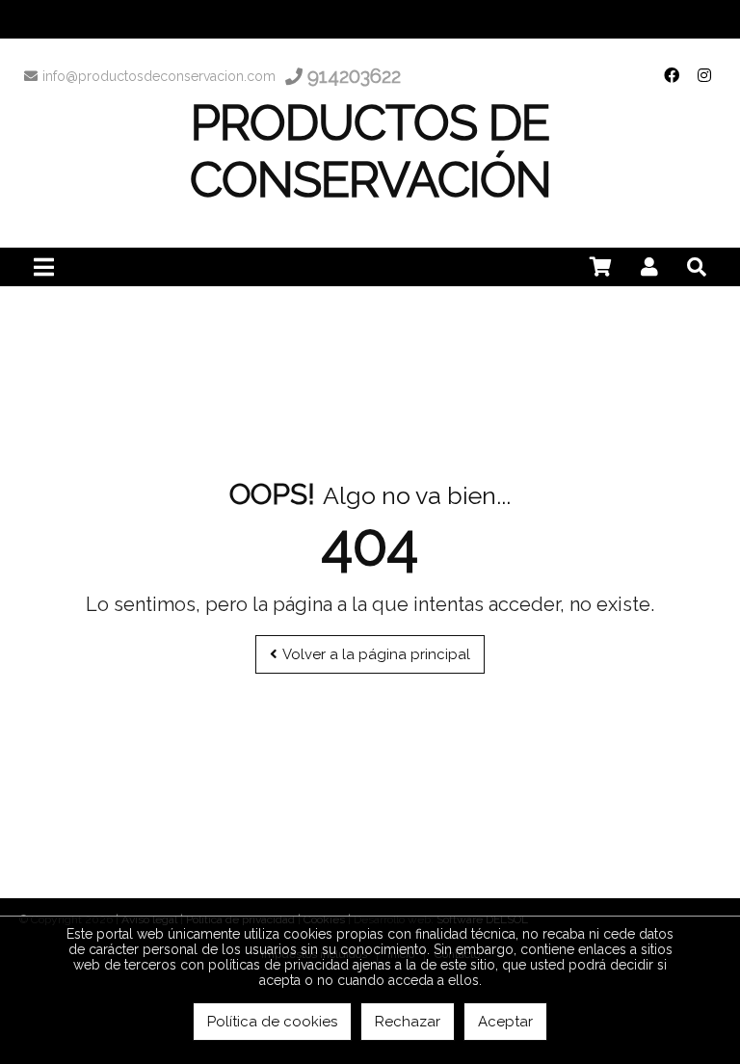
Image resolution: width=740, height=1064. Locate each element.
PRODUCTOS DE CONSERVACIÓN (370, 151)
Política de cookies (272, 1021)
